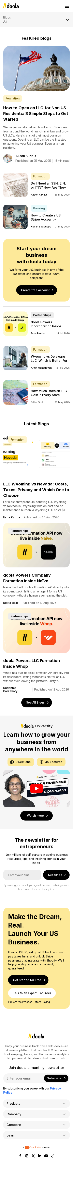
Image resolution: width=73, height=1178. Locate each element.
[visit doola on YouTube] (46, 1156)
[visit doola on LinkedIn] (40, 1156)
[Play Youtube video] (36, 788)
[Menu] (67, 6)
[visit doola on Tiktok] (53, 1156)
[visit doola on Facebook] (20, 1156)
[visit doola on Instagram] (27, 1156)
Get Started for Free (27, 980)
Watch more (35, 815)
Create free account (35, 290)
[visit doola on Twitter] (33, 1156)
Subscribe (55, 874)
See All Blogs (35, 702)
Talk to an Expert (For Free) (32, 993)
